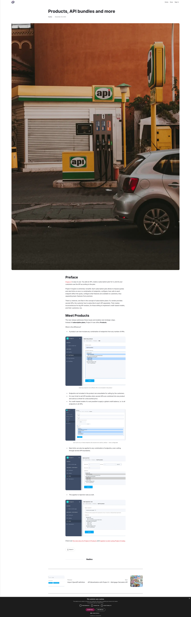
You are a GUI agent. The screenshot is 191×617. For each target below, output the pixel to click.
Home (166, 2)
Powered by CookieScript (95, 615)
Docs (171, 2)
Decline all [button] (101, 609)
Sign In (177, 2)
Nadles (50, 17)
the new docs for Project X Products (85, 541)
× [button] (189, 598)
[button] (95, 613)
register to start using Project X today (112, 541)
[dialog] (95, 607)
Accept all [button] (90, 609)
